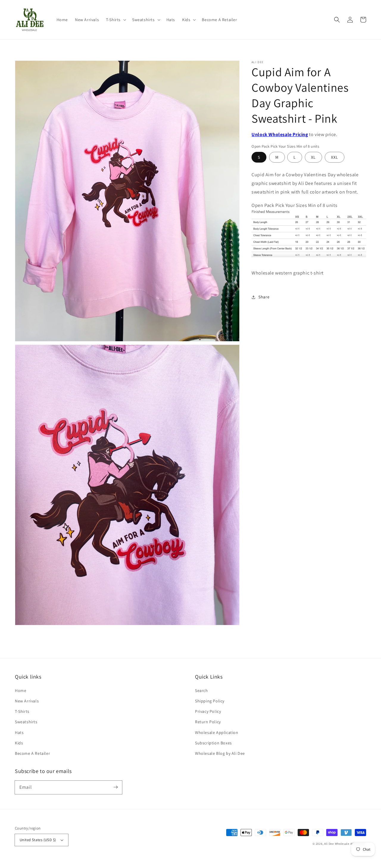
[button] (115, 19)
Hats (19, 732)
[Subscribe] (115, 787)
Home (20, 690)
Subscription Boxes (213, 743)
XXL (334, 157)
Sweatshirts (26, 721)
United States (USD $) (38, 839)
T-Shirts (22, 711)
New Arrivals (27, 701)
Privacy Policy (208, 711)
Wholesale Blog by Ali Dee (220, 753)
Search (201, 690)
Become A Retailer (32, 753)
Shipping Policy (209, 701)
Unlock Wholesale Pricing (280, 134)
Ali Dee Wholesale (336, 844)
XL (313, 157)
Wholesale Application (216, 732)
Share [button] (263, 297)
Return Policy (208, 721)
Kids (19, 743)
